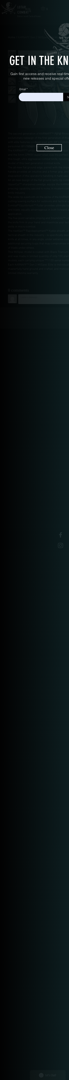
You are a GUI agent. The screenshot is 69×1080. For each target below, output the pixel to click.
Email (22, 89)
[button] (49, 147)
